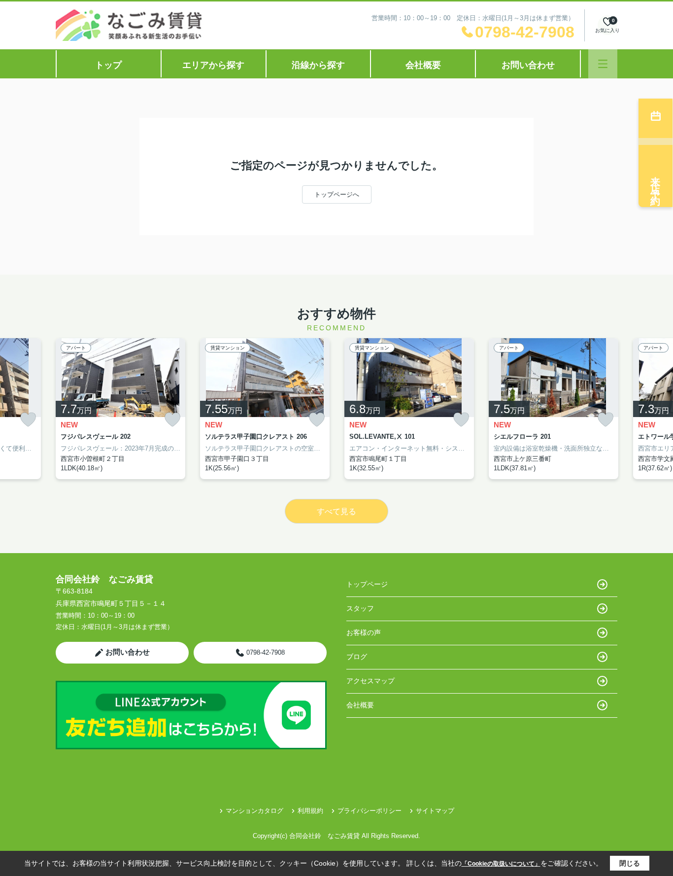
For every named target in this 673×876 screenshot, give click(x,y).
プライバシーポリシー (369, 810)
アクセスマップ (370, 681)
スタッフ (360, 608)
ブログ (356, 657)
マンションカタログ (254, 810)
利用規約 (310, 810)
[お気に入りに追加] (28, 420)
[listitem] (120, 408)
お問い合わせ (528, 65)
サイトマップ (435, 810)
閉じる (629, 863)
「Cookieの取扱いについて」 (501, 863)
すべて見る (336, 511)
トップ (108, 65)
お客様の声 (363, 632)
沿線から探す (318, 65)
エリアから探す (213, 65)
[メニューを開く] (602, 63)
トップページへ (336, 194)
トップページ (367, 584)
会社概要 (423, 65)
